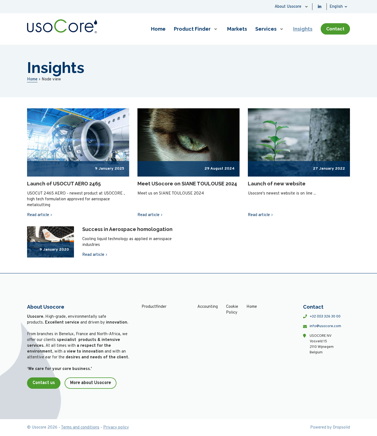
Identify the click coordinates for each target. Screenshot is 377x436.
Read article (38, 215)
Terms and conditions (80, 427)
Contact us (44, 383)
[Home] (62, 26)
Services (266, 29)
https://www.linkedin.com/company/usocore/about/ (319, 6)
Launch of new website (277, 184)
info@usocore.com (325, 326)
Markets (237, 29)
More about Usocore (90, 383)
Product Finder (192, 29)
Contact (335, 28)
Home (158, 29)
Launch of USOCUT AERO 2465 (64, 184)
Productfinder (154, 306)
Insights (302, 29)
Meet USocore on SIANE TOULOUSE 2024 (187, 184)
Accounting (207, 306)
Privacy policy (116, 427)
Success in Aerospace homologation (127, 229)
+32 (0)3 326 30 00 (325, 316)
